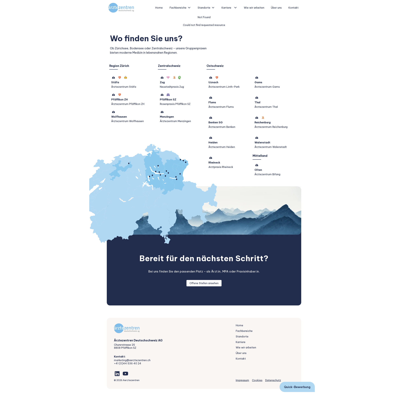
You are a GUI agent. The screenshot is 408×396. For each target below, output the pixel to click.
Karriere (226, 7)
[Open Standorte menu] (213, 7)
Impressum (242, 380)
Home (159, 7)
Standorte (204, 7)
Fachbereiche (178, 7)
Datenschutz (273, 380)
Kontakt (293, 7)
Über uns (276, 7)
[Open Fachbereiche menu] (189, 7)
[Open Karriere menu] (235, 7)
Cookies (257, 380)
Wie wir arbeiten (254, 7)
